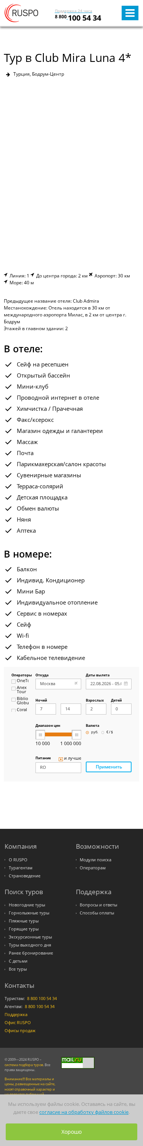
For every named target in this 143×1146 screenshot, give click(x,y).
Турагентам (20, 867)
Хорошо (71, 1131)
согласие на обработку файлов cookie (84, 1112)
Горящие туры (24, 929)
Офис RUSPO (18, 1022)
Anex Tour (22, 690)
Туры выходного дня (30, 945)
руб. (94, 732)
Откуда (41, 675)
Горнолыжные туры (29, 913)
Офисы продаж (20, 1030)
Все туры (18, 969)
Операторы (20, 675)
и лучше (72, 758)
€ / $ (109, 732)
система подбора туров (24, 1064)
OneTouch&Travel (23, 681)
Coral (22, 710)
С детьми (18, 961)
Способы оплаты (97, 913)
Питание (43, 758)
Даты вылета (97, 675)
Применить (109, 766)
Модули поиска (95, 859)
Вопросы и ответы (98, 905)
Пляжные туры (24, 921)
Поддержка (16, 1014)
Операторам (93, 867)
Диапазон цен (47, 726)
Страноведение (24, 876)
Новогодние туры (27, 905)
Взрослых (95, 701)
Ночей (41, 701)
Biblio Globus (23, 701)
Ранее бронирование (31, 953)
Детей (116, 701)
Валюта (92, 726)
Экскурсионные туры (30, 937)
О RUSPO (18, 859)
